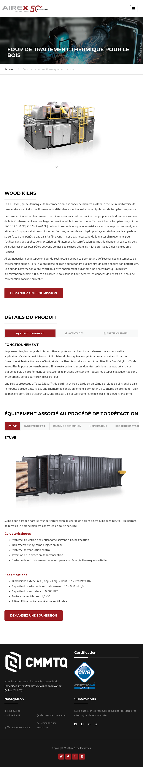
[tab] (30, 333)
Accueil (8, 69)
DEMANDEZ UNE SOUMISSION (33, 293)
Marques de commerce (53, 715)
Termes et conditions (18, 727)
